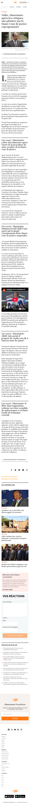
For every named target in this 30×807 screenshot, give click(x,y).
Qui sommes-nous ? (6, 763)
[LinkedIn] (18, 730)
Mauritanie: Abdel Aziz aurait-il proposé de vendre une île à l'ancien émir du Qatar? (15, 337)
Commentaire (7, 602)
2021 (2, 777)
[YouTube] (15, 730)
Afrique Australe (5, 758)
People (3, 741)
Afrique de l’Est (5, 757)
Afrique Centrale (5, 755)
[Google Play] (20, 796)
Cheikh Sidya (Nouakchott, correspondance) (15, 54)
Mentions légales (5, 767)
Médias (3, 745)
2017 (2, 784)
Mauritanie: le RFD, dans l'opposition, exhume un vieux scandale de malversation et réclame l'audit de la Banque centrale (15, 409)
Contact (3, 768)
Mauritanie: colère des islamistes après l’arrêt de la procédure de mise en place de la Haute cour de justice (15, 145)
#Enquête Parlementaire (10, 479)
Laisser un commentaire (15, 635)
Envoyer (15, 718)
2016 (2, 786)
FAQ (2, 765)
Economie (18, 7)
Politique (12, 7)
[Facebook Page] (9, 730)
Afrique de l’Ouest (5, 753)
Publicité (3, 770)
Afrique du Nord (5, 751)
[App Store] (9, 796)
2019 (2, 780)
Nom (4, 620)
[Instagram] (21, 730)
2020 (3, 779)
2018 (2, 782)
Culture (3, 743)
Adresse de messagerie (10, 627)
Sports (3, 747)
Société (25, 7)
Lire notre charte (8, 589)
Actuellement (4, 7)
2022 (2, 775)
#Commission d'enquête (10, 476)
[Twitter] (12, 730)
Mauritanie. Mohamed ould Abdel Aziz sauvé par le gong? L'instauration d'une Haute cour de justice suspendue (14, 231)
